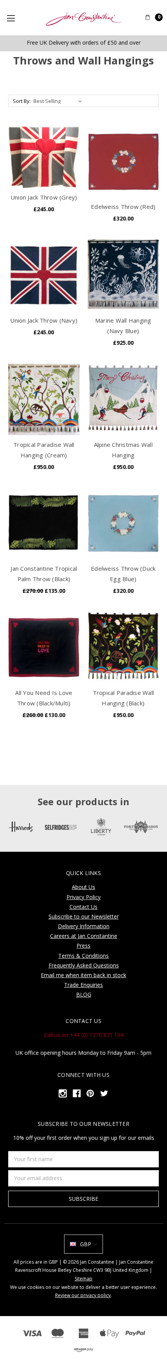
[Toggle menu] (14, 18)
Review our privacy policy (83, 1295)
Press (83, 945)
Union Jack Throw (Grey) (43, 197)
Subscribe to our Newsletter (84, 916)
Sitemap (83, 1278)
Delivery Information (84, 926)
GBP (85, 1244)
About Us (83, 887)
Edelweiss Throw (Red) (123, 206)
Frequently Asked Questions (84, 965)
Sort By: (22, 100)
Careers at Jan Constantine (83, 936)
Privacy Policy (83, 897)
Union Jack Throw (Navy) (43, 320)
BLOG (83, 994)
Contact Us (83, 906)
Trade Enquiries (83, 984)
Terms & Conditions (83, 955)
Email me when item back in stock (83, 975)
